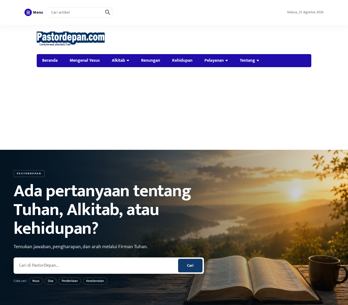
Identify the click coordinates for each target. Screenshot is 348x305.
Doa (50, 281)
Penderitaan (70, 281)
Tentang (247, 60)
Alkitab (118, 60)
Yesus (35, 281)
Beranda (50, 60)
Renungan (150, 60)
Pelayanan (214, 60)
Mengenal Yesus (85, 60)
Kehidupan (182, 60)
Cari (190, 265)
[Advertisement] (174, 108)
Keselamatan (95, 281)
